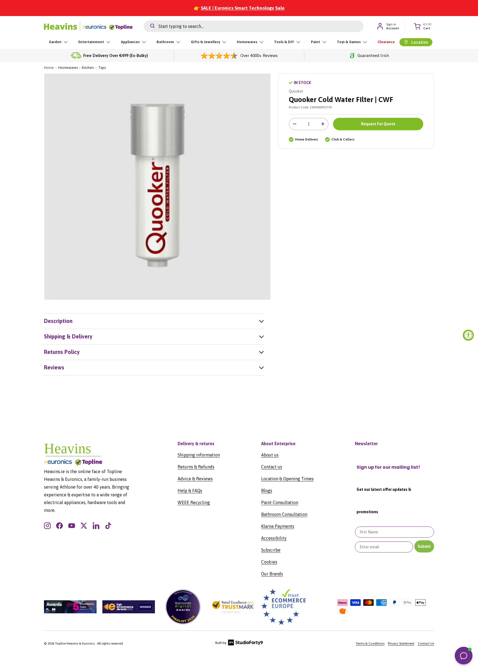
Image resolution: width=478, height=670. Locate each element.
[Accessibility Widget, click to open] (468, 335)
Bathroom (165, 42)
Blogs (266, 490)
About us (270, 454)
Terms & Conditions (370, 643)
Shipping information (199, 454)
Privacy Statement (401, 643)
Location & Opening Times (287, 478)
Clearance (386, 42)
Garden (55, 42)
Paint (315, 42)
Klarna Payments (277, 526)
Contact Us (426, 643)
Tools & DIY (284, 42)
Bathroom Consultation (284, 514)
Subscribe (270, 550)
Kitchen (88, 68)
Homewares (247, 42)
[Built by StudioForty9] (239, 644)
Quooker (296, 91)
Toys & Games (349, 42)
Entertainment (91, 42)
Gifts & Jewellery (205, 42)
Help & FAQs (190, 490)
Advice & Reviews (195, 478)
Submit (424, 546)
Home (49, 68)
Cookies (269, 561)
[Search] (149, 26)
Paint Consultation (279, 502)
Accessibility (274, 538)
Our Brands (272, 573)
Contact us (271, 466)
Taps (102, 68)
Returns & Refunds (196, 466)
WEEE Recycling (194, 502)
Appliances (130, 42)
